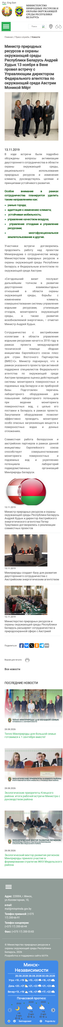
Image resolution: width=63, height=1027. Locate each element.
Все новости (12, 669)
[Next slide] (53, 1010)
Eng (9, 2)
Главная (9, 37)
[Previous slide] (10, 1010)
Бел (14, 2)
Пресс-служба (22, 37)
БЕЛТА (45, 955)
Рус (4, 2)
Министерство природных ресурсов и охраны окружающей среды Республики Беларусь (42, 11)
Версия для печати (13, 660)
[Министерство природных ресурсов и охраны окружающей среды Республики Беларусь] (8, 11)
